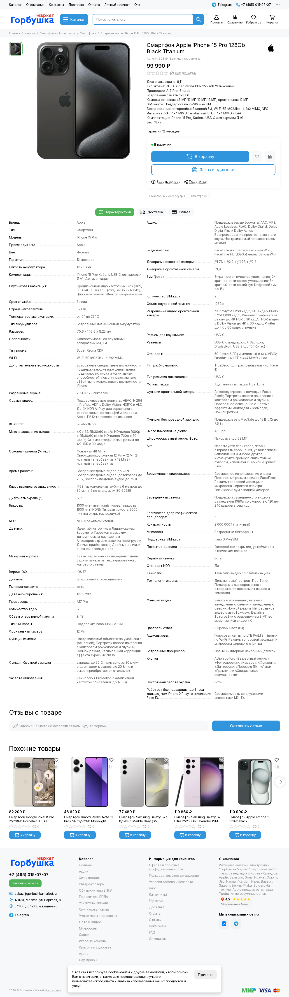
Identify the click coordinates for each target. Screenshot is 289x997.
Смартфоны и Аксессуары (57, 33)
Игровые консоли (93, 941)
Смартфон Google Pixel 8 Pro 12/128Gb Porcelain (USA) (31, 819)
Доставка (76, 5)
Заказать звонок (25, 883)
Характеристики (118, 212)
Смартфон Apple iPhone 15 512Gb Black (249, 819)
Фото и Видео (90, 922)
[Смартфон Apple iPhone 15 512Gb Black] (254, 782)
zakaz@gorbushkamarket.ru (36, 893)
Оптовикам (157, 939)
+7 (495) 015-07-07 (256, 5)
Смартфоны (88, 33)
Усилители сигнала (94, 903)
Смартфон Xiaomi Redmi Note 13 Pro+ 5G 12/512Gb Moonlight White (88, 819)
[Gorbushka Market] (32, 19)
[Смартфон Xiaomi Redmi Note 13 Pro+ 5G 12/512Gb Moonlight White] (89, 782)
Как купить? (158, 894)
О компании (35, 5)
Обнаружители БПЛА (95, 890)
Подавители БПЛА (93, 897)
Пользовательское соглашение (174, 875)
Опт (137, 5)
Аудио (84, 953)
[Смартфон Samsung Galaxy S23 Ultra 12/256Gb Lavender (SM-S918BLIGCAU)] (199, 782)
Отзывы (155, 920)
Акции (83, 871)
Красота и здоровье (95, 947)
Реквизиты (157, 926)
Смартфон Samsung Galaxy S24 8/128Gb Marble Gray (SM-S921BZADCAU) (143, 819)
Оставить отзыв (246, 725)
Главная (14, 33)
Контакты (56, 5)
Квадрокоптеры (92, 884)
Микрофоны (88, 928)
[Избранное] (257, 156)
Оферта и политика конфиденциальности (166, 867)
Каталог (15, 5)
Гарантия (156, 901)
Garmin (84, 935)
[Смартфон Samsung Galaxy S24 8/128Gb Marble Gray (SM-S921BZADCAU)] (144, 782)
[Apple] (271, 48)
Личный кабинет (117, 5)
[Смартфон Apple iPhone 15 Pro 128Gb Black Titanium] (83, 100)
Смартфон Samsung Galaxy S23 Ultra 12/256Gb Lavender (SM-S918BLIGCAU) (198, 819)
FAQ (152, 932)
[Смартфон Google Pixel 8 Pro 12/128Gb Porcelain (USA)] (34, 782)
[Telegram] (236, 924)
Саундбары (88, 960)
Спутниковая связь (94, 909)
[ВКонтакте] (224, 924)
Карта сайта (53, 990)
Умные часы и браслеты (98, 916)
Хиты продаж (89, 878)
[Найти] (198, 19)
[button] (9, 782)
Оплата (94, 5)
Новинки (85, 865)
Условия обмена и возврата (171, 882)
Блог (152, 888)
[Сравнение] (270, 156)
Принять (205, 974)
